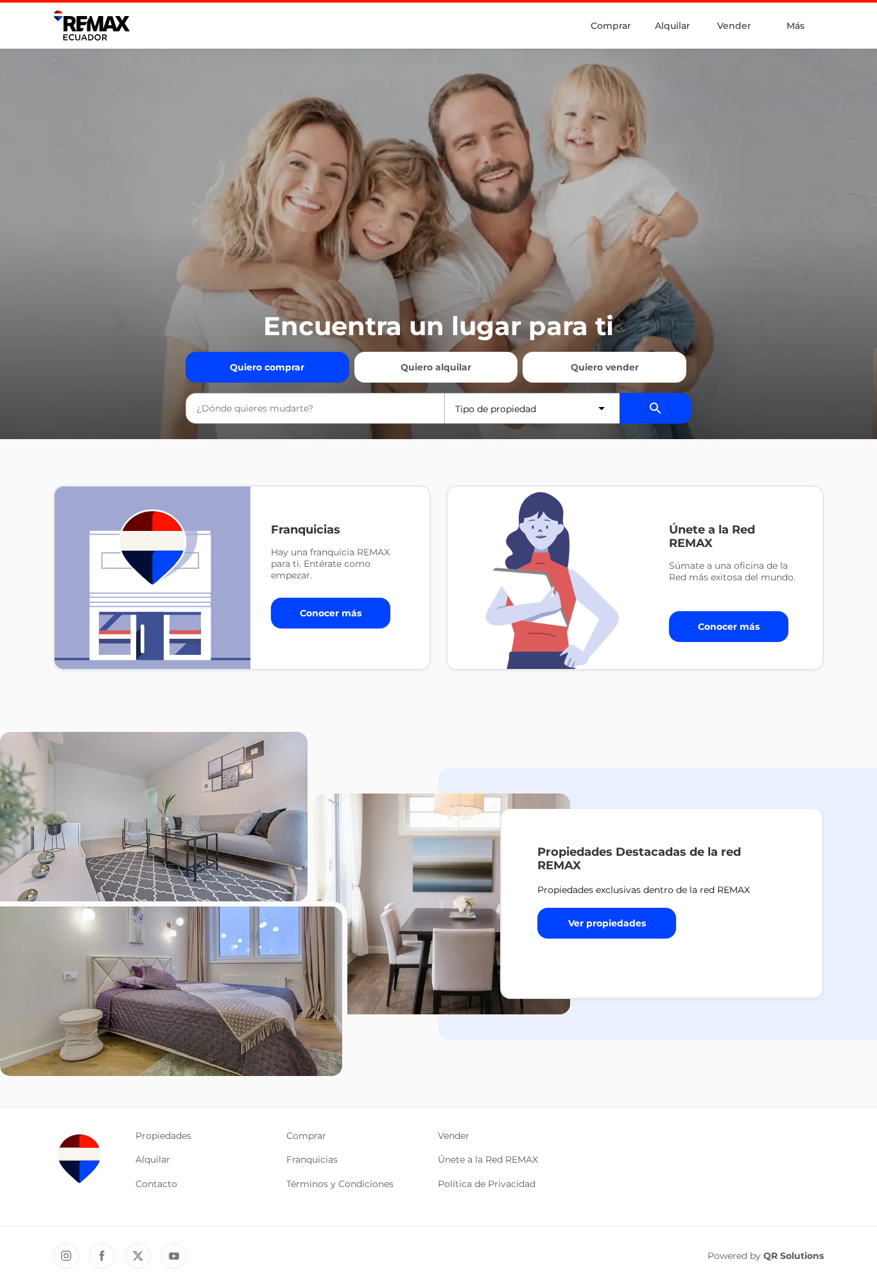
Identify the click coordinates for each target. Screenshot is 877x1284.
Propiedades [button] (163, 1135)
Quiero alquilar (436, 367)
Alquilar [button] (152, 1159)
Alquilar (672, 25)
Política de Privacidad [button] (486, 1184)
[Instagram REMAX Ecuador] (66, 1256)
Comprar (611, 25)
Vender (734, 25)
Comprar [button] (306, 1135)
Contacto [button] (156, 1184)
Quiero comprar (267, 367)
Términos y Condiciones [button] (340, 1184)
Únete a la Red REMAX (488, 1159)
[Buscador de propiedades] (655, 408)
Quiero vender (605, 367)
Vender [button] (453, 1135)
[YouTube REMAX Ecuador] (174, 1256)
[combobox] (315, 408)
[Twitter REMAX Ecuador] (138, 1256)
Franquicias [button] (312, 1159)
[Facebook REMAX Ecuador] (102, 1256)
